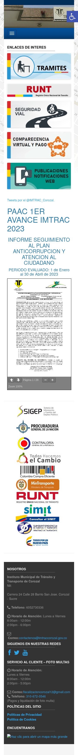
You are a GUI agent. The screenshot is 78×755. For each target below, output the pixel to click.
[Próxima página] (18, 380)
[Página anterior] (11, 380)
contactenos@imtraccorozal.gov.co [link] (43, 638)
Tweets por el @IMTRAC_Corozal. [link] (30, 200)
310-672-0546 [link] (36, 696)
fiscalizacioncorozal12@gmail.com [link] (46, 692)
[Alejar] (45, 380)
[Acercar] (52, 380)
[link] (72, 16)
